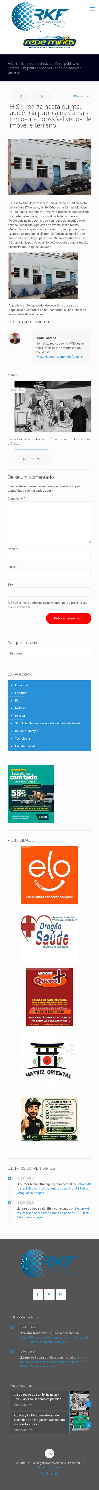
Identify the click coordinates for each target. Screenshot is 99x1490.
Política (20, 715)
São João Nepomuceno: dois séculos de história (47, 723)
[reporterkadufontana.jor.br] (40, 17)
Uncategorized (25, 746)
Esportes (21, 693)
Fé (16, 700)
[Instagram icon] (56, 1474)
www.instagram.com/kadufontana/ (59, 356)
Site (10, 584)
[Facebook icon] (47, 1474)
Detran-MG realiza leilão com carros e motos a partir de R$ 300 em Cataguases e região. (54, 1188)
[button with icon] (38, 1294)
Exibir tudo (82, 96)
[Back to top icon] (49, 1453)
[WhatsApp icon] (42, 1474)
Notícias (20, 708)
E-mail (13, 566)
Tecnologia (22, 738)
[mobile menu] (93, 9)
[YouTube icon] (52, 1474)
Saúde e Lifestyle (26, 731)
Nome (13, 549)
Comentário (16, 498)
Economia (22, 685)
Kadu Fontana (46, 338)
